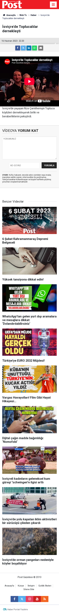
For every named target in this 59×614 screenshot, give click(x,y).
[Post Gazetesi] (12, 4)
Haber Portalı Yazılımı (17, 609)
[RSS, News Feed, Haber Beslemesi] (44, 599)
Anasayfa (9, 585)
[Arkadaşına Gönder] (40, 48)
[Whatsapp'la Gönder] (34, 48)
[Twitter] (23, 48)
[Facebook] (17, 48)
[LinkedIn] (28, 48)
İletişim (31, 585)
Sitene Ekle (28, 589)
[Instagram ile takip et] (29, 599)
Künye (21, 585)
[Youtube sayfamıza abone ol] (37, 599)
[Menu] (53, 5)
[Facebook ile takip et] (14, 599)
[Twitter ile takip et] (22, 599)
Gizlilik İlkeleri (44, 585)
